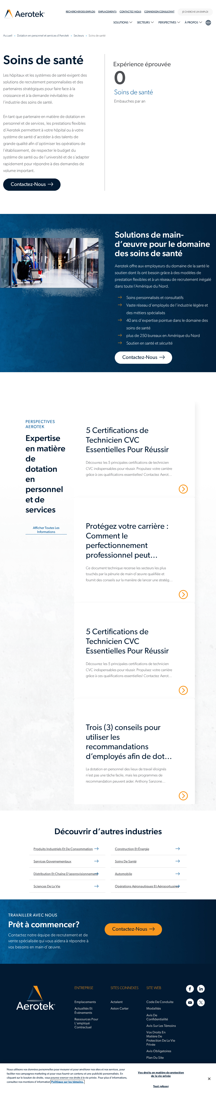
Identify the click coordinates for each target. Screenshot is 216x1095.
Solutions (121, 22)
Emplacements (85, 1002)
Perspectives (167, 22)
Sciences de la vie (47, 886)
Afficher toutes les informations (46, 530)
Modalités (153, 1008)
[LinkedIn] (201, 989)
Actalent (117, 1002)
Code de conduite (159, 1002)
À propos (192, 22)
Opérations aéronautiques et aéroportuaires (147, 886)
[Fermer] (209, 1078)
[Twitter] (201, 1002)
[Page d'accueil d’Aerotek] (35, 998)
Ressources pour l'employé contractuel (86, 1023)
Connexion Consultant (159, 12)
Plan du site (155, 1058)
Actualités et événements (83, 1010)
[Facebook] (190, 989)
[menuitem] (82, 11)
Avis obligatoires (158, 1051)
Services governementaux (52, 861)
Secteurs (143, 22)
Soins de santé (125, 861)
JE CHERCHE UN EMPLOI (195, 12)
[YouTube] (190, 1002)
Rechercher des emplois (80, 12)
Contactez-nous (130, 12)
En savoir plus (166, 489)
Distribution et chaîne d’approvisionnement (66, 874)
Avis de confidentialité (157, 1017)
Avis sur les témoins (161, 1026)
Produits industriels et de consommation (63, 849)
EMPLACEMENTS (107, 12)
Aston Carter (119, 1008)
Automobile (123, 874)
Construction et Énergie (132, 849)
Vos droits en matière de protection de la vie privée (160, 1038)
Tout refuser (161, 1086)
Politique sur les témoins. (67, 1082)
